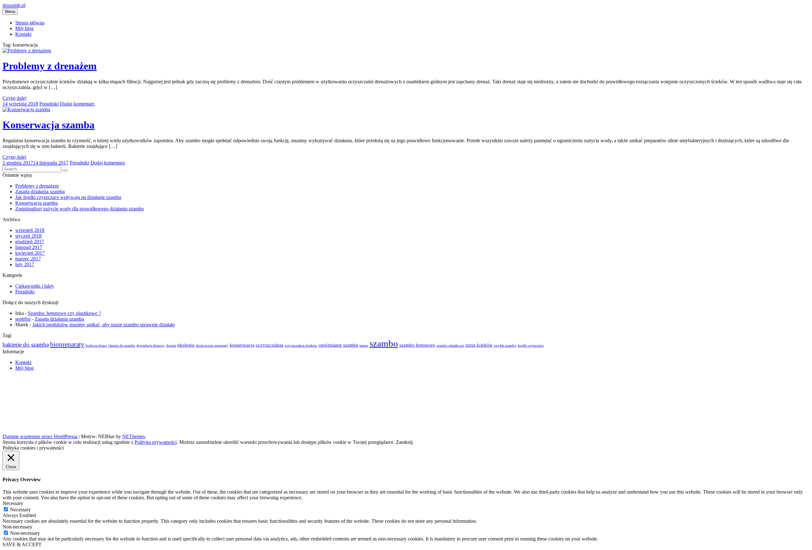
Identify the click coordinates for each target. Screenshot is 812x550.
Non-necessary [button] (17, 526)
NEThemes (133, 436)
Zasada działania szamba (40, 191)
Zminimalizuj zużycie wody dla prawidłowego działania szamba (79, 208)
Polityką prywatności (155, 442)
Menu (10, 11)
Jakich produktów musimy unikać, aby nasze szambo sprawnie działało (103, 324)
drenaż (171, 345)
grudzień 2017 (29, 241)
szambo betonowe (417, 345)
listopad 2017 (28, 247)
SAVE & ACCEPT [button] (22, 544)
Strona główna (29, 22)
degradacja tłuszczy (150, 345)
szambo (384, 343)
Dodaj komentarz (77, 103)
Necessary (20, 509)
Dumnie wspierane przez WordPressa (40, 436)
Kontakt (23, 34)
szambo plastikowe (450, 345)
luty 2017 (24, 264)
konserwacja (242, 345)
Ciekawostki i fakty (34, 286)
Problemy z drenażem (50, 66)
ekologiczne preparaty (212, 345)
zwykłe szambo (505, 345)
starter (363, 345)
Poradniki (49, 103)
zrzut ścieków (479, 345)
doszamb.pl (14, 5)
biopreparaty (67, 344)
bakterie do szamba (26, 344)
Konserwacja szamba (49, 125)
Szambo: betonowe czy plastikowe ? (64, 313)
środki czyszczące (531, 345)
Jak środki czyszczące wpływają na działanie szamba (68, 197)
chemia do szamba (121, 345)
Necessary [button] (13, 503)
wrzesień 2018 (29, 230)
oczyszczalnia (269, 345)
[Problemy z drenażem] (27, 50)
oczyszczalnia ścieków (301, 345)
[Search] (65, 170)
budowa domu (96, 345)
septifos (22, 319)
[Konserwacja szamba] (26, 109)
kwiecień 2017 (30, 253)
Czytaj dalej (14, 98)
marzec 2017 (28, 258)
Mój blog (24, 28)
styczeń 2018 (28, 236)
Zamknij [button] (404, 442)
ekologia (185, 345)
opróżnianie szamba (338, 345)
